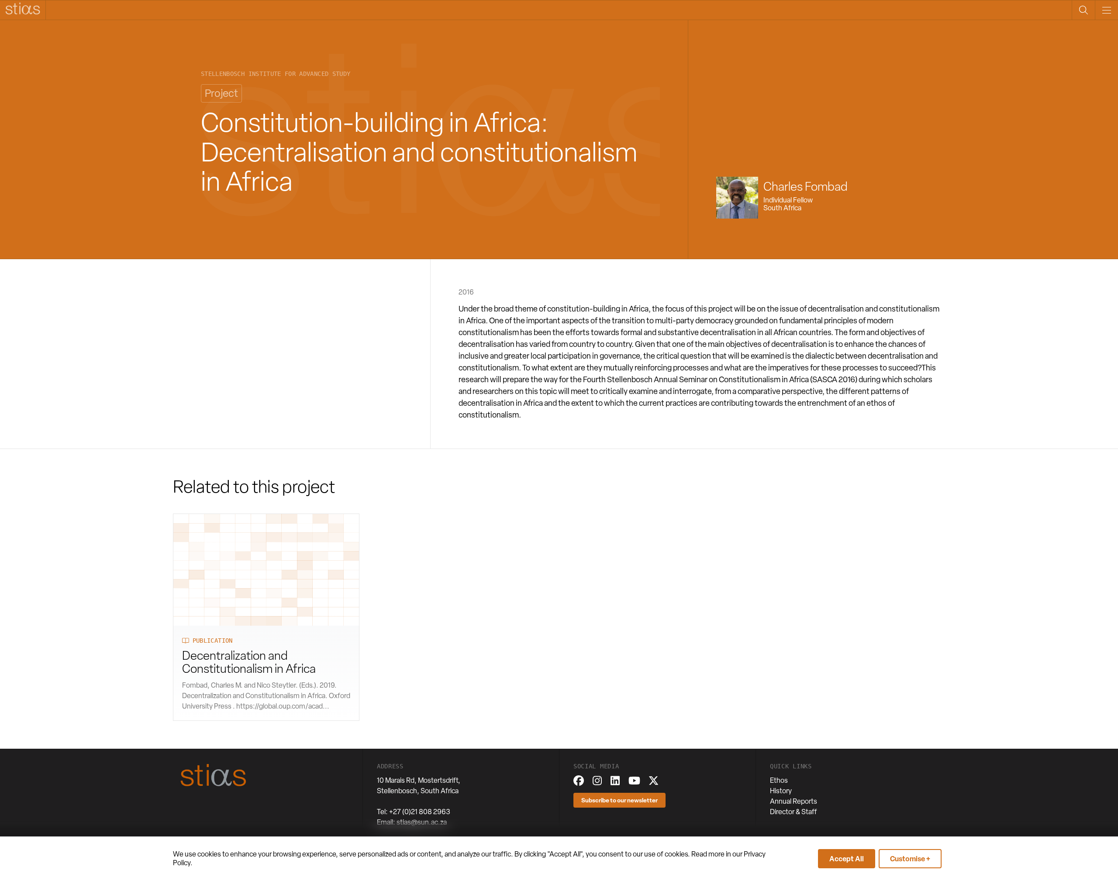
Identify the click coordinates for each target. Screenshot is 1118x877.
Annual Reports (793, 801)
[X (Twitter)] (653, 780)
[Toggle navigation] (1106, 10)
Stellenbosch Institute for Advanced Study (275, 74)
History (781, 790)
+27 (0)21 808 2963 (419, 811)
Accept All (846, 858)
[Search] (1083, 10)
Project (221, 93)
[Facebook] (578, 780)
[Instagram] (597, 780)
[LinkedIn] (615, 780)
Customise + (910, 858)
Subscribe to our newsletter (619, 800)
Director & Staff (793, 811)
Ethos (779, 780)
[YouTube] (634, 780)
